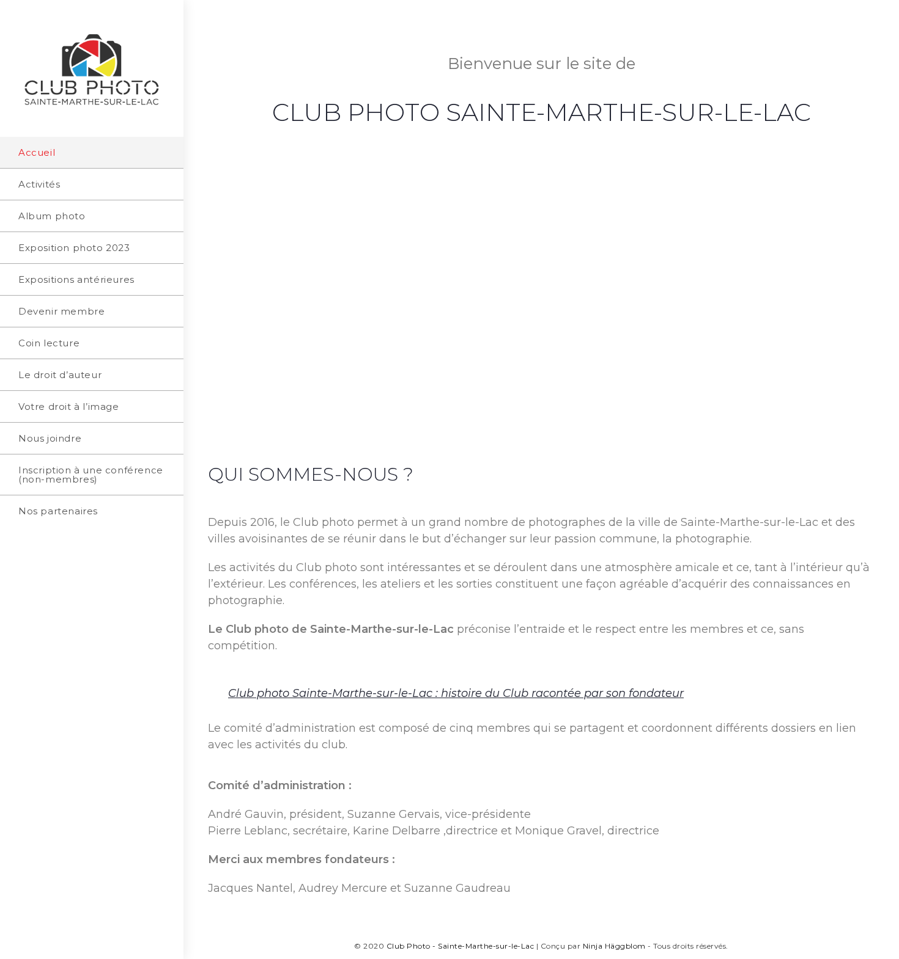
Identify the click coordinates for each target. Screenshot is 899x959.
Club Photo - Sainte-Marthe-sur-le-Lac (461, 945)
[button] (541, 693)
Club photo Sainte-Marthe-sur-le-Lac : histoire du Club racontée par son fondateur (456, 693)
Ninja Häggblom (614, 945)
